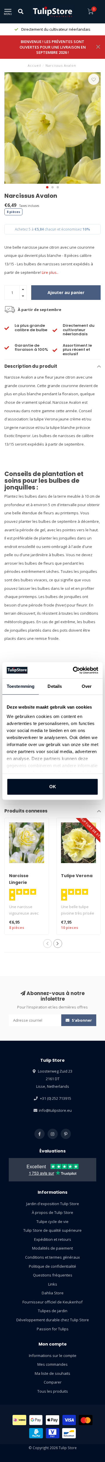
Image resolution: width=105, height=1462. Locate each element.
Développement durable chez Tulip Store (52, 1319)
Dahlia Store (53, 1293)
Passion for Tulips (53, 1329)
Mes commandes (52, 1364)
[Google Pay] (36, 1420)
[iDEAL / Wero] (19, 1420)
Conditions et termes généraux (52, 1257)
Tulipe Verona (76, 876)
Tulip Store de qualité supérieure (52, 1230)
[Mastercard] (85, 1420)
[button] (47, 187)
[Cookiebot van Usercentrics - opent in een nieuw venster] (74, 670)
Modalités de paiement (52, 1248)
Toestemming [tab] (20, 686)
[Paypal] (36, 1433)
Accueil (34, 65)
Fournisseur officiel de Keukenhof (52, 1302)
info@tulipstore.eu (55, 1110)
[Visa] (69, 1420)
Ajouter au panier (66, 292)
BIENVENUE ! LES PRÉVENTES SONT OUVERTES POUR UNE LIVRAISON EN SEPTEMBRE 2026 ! (53, 47)
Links (52, 1284)
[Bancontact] (69, 1433)
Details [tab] (55, 686)
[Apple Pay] (53, 1420)
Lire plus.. (50, 272)
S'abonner (81, 1020)
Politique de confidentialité (52, 1266)
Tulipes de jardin (52, 1310)
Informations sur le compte (52, 1355)
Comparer (53, 1382)
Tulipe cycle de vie (52, 1221)
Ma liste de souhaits (52, 1373)
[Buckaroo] (53, 1433)
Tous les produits (52, 1391)
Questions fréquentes (52, 1275)
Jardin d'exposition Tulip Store (52, 1203)
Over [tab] (87, 686)
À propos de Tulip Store (52, 1212)
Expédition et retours (52, 1239)
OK (52, 786)
